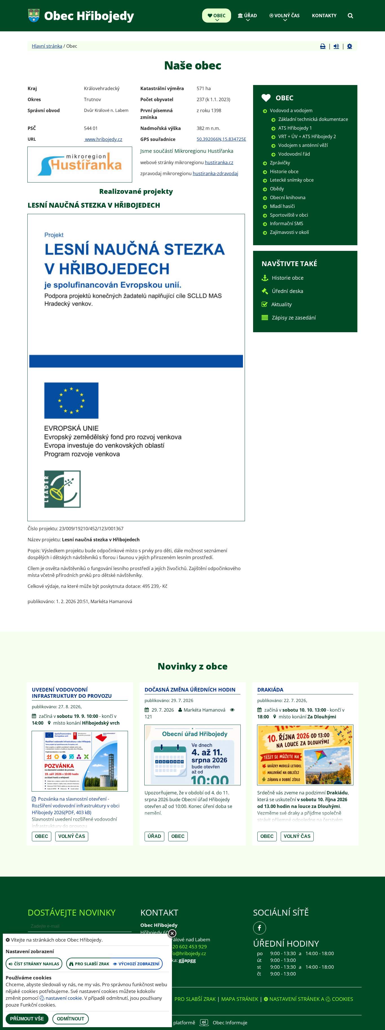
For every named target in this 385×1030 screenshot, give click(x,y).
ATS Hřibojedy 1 (295, 128)
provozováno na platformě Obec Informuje (192, 1022)
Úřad (250, 15)
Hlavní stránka (47, 46)
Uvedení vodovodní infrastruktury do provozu (72, 692)
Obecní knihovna (288, 197)
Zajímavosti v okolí (289, 232)
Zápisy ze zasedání (294, 317)
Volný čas (286, 15)
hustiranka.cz (219, 162)
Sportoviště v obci (289, 215)
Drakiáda (270, 689)
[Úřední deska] (265, 290)
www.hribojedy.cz (103, 139)
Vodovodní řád (294, 154)
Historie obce (284, 171)
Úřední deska (287, 291)
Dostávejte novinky (72, 912)
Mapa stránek (239, 999)
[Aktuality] (264, 304)
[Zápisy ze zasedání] (265, 317)
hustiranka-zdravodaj (215, 173)
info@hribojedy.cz (186, 953)
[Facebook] (259, 928)
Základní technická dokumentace (313, 119)
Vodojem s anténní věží (303, 145)
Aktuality (281, 304)
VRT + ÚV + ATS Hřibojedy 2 (307, 136)
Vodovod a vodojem (291, 110)
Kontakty (324, 15)
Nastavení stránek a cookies (310, 999)
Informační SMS (286, 223)
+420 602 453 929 (187, 946)
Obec (218, 15)
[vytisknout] (323, 46)
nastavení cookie (63, 998)
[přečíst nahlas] (336, 46)
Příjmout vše (27, 1018)
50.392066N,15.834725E (221, 139)
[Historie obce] (265, 277)
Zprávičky (280, 163)
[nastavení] (349, 46)
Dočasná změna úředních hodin (190, 689)
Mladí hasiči (282, 206)
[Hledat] (350, 15)
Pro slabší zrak (195, 999)
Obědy (277, 189)
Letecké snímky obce (292, 180)
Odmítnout (70, 1018)
